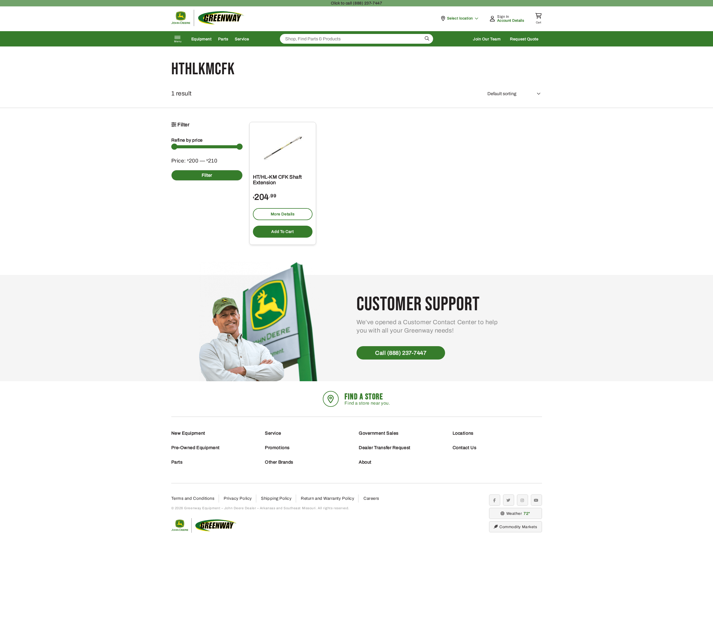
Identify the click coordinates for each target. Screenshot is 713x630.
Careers (371, 498)
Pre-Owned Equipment (195, 447)
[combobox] (356, 39)
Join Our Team (486, 39)
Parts (223, 39)
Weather (517, 513)
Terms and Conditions (193, 498)
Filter (207, 175)
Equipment (201, 39)
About (365, 462)
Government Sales (379, 433)
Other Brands (279, 462)
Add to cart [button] (282, 232)
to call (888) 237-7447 (356, 3)
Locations (463, 433)
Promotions (277, 447)
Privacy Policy (238, 498)
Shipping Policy (276, 498)
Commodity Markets (518, 527)
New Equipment (188, 433)
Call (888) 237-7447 (400, 353)
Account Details (510, 21)
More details (283, 214)
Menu (178, 41)
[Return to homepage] (208, 24)
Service (242, 39)
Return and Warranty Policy (327, 498)
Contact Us (465, 447)
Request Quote (524, 39)
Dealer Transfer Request (385, 447)
